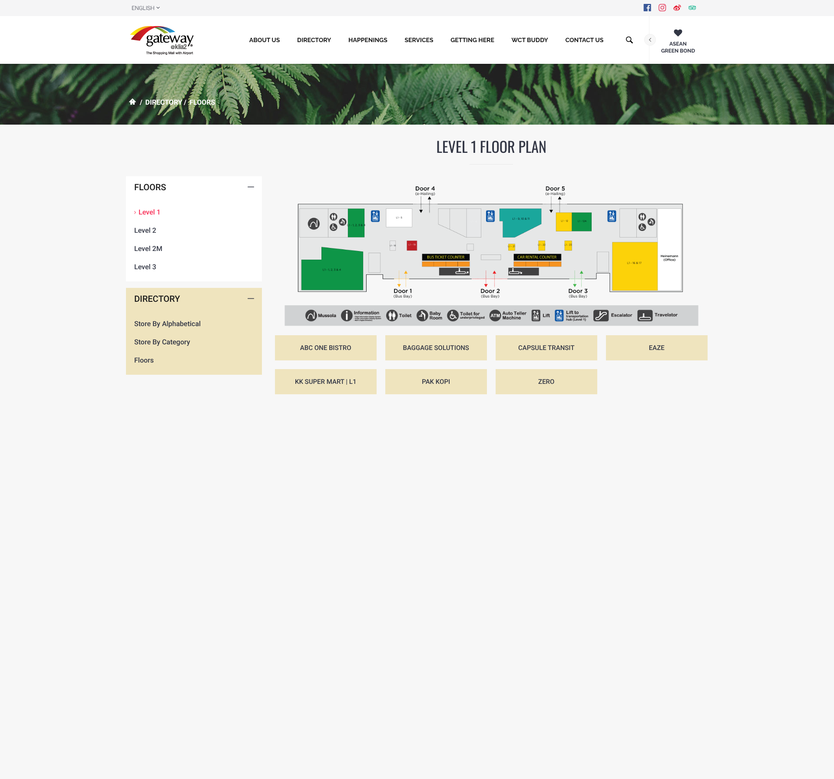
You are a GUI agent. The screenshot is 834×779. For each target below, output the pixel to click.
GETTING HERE (472, 40)
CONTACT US (584, 40)
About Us (264, 40)
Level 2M (148, 248)
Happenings (367, 40)
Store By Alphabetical (167, 324)
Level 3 (145, 267)
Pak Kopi (436, 382)
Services (418, 40)
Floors (144, 360)
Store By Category (162, 342)
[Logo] (164, 40)
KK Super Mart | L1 (326, 382)
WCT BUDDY (530, 40)
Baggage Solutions (436, 348)
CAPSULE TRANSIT (546, 348)
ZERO (546, 382)
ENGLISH (143, 8)
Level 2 (145, 230)
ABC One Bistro (325, 348)
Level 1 (150, 212)
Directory (314, 40)
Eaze (657, 348)
